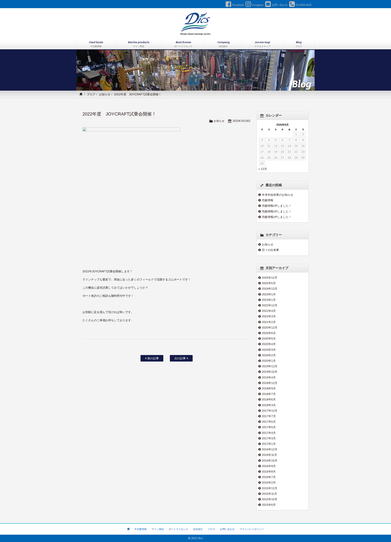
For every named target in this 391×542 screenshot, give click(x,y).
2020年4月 (269, 344)
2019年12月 (269, 366)
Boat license (183, 44)
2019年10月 (269, 371)
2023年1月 (269, 299)
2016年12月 (269, 449)
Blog (298, 44)
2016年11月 (269, 454)
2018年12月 (269, 383)
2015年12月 (269, 488)
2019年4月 (269, 377)
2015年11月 (269, 493)
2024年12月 (269, 288)
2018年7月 (269, 394)
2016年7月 (269, 477)
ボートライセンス (178, 529)
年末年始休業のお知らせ (277, 194)
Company (223, 44)
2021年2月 (269, 322)
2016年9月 (269, 466)
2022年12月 (269, 305)
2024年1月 (269, 294)
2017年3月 (269, 438)
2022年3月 (269, 316)
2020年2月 (269, 355)
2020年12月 (269, 327)
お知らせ (104, 94)
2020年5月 (269, 338)
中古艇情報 (140, 529)
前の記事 (153, 358)
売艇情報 (267, 200)
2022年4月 (269, 310)
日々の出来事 (270, 250)
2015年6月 (269, 504)
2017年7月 (269, 416)
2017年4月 (269, 432)
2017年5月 (269, 427)
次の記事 (180, 358)
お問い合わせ (227, 529)
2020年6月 (269, 333)
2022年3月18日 (241, 120)
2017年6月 (269, 421)
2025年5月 (269, 283)
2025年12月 (269, 277)
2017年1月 (269, 443)
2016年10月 (269, 460)
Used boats (96, 44)
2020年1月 (269, 360)
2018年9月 (269, 388)
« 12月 (262, 168)
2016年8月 (269, 471)
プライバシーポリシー (251, 529)
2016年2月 (269, 482)
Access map (262, 44)
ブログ (91, 94)
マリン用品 (158, 529)
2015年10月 (269, 499)
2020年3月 (269, 349)
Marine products (138, 44)
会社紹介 (198, 529)
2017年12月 (269, 410)
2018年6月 (269, 399)
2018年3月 (269, 405)
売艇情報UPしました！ (276, 205)
